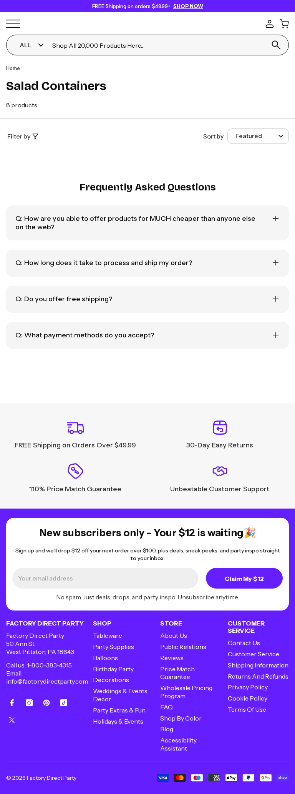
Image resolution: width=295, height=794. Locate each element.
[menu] (13, 24)
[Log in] (269, 23)
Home (13, 68)
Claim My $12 (244, 578)
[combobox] (156, 45)
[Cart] (284, 23)
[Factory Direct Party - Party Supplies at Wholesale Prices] (147, 22)
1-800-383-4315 (49, 665)
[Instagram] (29, 703)
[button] (258, 136)
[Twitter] (12, 720)
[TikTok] (64, 703)
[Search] (276, 45)
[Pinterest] (46, 703)
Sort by (213, 136)
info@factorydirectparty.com (47, 681)
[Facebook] (12, 703)
